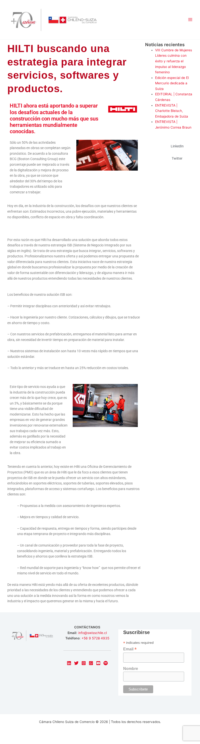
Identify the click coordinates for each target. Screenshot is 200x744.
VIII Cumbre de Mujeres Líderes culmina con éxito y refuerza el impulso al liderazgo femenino (173, 61)
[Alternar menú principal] (190, 20)
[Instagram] (83, 663)
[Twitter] (76, 663)
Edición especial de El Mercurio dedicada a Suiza (172, 83)
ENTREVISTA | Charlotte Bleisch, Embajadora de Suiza (171, 110)
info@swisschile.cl (92, 633)
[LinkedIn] (69, 663)
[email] (91, 663)
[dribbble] (105, 663)
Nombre (130, 669)
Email (130, 649)
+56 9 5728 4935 (95, 638)
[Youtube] (98, 663)
